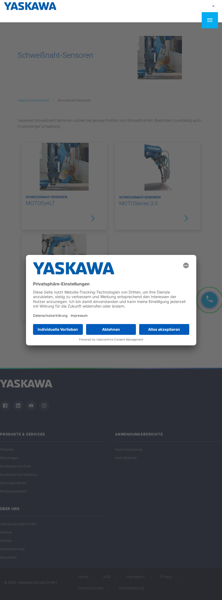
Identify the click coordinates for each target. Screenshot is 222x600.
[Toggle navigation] (210, 20)
